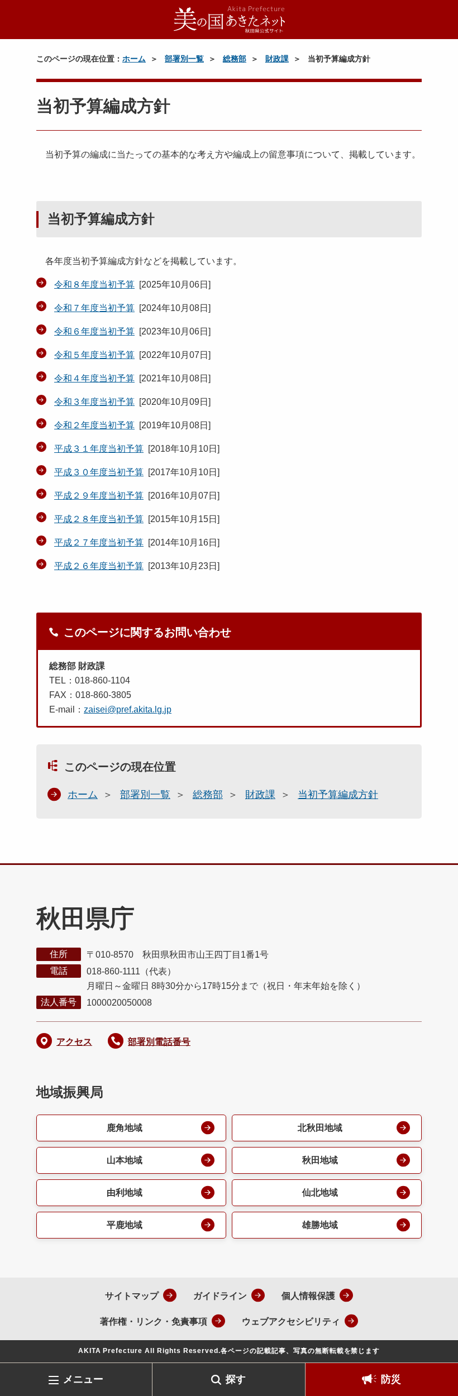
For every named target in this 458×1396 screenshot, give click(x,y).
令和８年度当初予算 (94, 284)
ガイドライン (220, 1296)
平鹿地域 (124, 1225)
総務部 (234, 58)
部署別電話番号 (159, 1041)
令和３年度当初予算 (94, 402)
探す (236, 1379)
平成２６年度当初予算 (99, 566)
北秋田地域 (320, 1127)
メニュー (83, 1379)
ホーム (134, 58)
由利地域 (124, 1192)
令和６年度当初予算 (94, 331)
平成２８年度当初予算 (99, 519)
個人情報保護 (308, 1296)
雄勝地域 (320, 1225)
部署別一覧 (184, 58)
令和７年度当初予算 (94, 308)
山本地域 (124, 1160)
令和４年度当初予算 (94, 378)
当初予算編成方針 (338, 794)
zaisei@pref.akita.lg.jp (127, 709)
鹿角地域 (124, 1127)
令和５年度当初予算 (94, 355)
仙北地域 (320, 1192)
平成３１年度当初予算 (99, 448)
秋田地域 (320, 1160)
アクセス (74, 1041)
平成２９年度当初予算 (99, 495)
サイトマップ (132, 1296)
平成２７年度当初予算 (99, 542)
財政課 (277, 58)
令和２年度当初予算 (94, 425)
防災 (391, 1379)
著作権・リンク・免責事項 (153, 1321)
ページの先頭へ (432, 1344)
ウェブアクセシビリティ (291, 1321)
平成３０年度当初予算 (99, 472)
